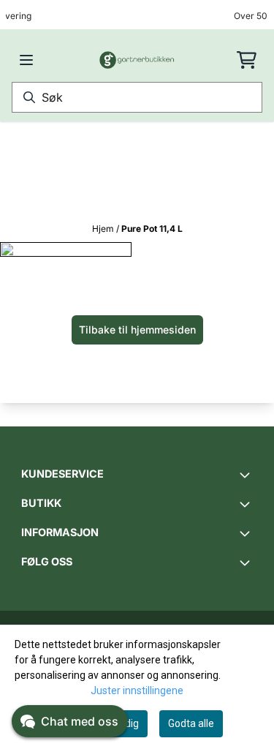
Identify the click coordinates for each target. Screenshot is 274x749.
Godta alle (191, 723)
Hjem (104, 228)
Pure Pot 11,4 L (152, 228)
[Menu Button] (26, 60)
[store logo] (137, 60)
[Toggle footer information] (247, 475)
